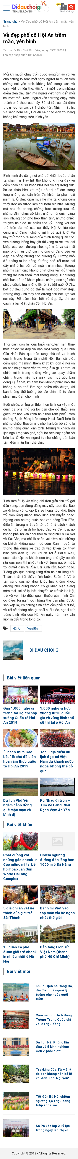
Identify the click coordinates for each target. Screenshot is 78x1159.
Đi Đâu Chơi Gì (44, 650)
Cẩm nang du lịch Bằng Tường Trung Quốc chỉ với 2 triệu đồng (54, 1019)
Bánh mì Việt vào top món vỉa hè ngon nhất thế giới (57, 913)
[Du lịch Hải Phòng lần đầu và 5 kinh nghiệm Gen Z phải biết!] (16, 1046)
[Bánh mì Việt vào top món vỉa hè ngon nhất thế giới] (57, 894)
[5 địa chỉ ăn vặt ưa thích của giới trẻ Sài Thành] (20, 894)
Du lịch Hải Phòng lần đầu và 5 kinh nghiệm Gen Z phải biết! (52, 1046)
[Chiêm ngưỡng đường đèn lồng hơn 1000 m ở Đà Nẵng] (57, 841)
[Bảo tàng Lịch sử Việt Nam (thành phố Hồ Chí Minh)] (57, 933)
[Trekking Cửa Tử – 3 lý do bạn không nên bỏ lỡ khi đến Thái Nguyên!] (16, 1074)
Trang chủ (10, 21)
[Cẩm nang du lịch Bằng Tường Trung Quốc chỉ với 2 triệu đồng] (16, 1019)
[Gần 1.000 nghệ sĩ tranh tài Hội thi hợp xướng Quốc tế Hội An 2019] (20, 694)
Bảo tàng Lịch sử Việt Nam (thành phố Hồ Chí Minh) (55, 952)
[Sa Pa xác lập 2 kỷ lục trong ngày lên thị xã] (16, 1128)
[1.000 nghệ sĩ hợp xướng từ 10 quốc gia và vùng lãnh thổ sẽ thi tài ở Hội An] (57, 694)
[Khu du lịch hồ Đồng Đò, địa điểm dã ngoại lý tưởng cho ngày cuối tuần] (16, 992)
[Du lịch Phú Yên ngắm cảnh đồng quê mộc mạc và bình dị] (20, 787)
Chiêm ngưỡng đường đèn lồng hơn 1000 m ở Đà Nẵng (57, 860)
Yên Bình (33, 628)
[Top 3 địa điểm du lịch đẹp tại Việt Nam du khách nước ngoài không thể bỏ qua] (57, 738)
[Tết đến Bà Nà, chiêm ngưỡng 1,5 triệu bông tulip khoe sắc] (16, 1101)
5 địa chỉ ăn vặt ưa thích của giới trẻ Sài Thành (18, 913)
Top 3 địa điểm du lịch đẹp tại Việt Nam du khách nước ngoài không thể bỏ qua (57, 761)
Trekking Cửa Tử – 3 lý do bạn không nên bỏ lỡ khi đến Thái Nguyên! (54, 1074)
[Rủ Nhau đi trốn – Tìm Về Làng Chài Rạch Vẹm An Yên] (57, 787)
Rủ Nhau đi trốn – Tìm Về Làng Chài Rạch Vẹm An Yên (55, 805)
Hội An (17, 628)
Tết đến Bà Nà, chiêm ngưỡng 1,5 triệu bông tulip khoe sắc (53, 1101)
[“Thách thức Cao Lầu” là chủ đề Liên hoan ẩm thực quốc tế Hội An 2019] (20, 738)
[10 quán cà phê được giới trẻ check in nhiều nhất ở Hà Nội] (20, 933)
